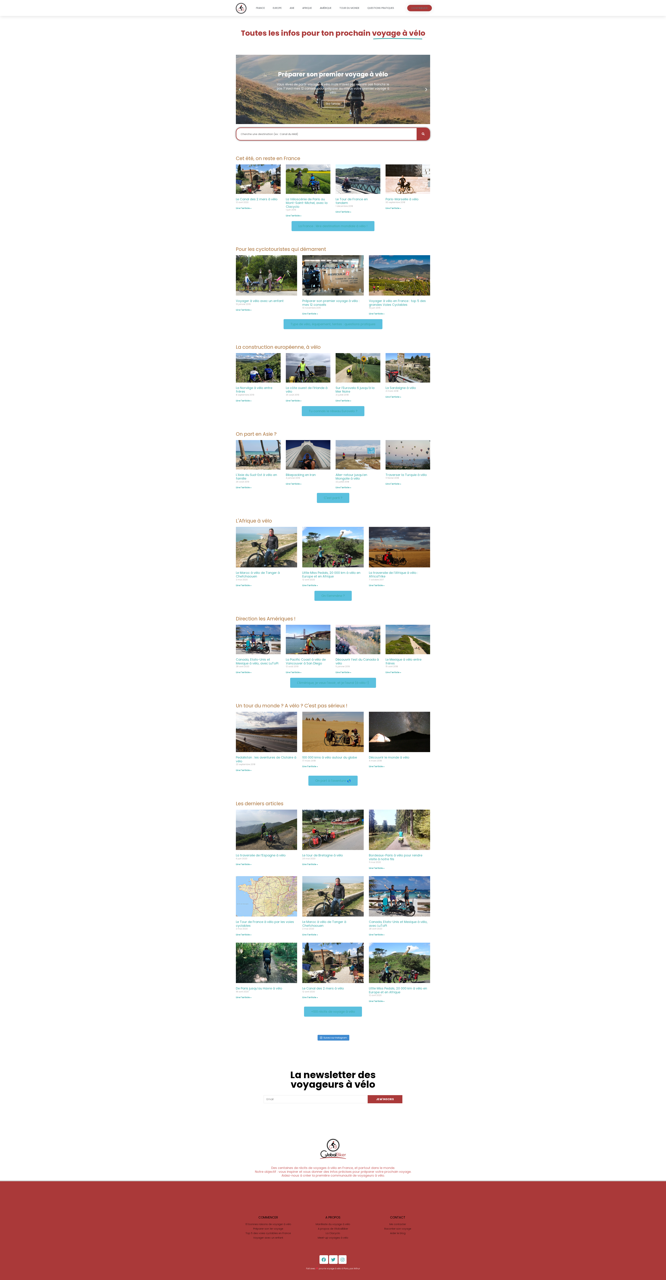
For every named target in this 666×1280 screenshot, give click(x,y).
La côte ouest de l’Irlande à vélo (306, 390)
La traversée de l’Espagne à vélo (261, 855)
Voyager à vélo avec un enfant (260, 301)
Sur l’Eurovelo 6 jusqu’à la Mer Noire (355, 390)
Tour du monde (349, 8)
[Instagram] (343, 1259)
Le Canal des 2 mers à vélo (257, 199)
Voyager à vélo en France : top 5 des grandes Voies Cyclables (397, 303)
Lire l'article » (243, 208)
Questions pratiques (380, 8)
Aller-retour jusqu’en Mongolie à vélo (351, 477)
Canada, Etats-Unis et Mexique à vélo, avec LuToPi (257, 661)
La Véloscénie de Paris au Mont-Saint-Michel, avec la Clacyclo (306, 203)
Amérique (325, 8)
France (260, 8)
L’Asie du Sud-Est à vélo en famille (256, 477)
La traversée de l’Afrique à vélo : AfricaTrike (393, 575)
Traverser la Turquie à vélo (406, 475)
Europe (277, 8)
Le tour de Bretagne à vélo (322, 855)
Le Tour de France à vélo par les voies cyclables (265, 924)
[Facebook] (323, 1259)
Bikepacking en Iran (301, 475)
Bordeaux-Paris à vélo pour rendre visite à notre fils (395, 857)
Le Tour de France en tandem (352, 201)
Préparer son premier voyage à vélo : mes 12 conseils (331, 303)
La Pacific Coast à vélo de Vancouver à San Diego (306, 661)
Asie (292, 8)
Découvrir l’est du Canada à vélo (357, 661)
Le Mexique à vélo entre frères (403, 661)
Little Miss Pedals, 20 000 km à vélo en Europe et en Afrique (331, 575)
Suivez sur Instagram (335, 1037)
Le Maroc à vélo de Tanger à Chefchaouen (258, 575)
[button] (419, 8)
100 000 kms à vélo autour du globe (329, 757)
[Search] (423, 134)
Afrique (307, 8)
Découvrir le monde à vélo (389, 757)
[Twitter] (333, 1259)
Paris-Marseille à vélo (402, 199)
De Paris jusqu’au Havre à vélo (259, 988)
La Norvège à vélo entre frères (254, 390)
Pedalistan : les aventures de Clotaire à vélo (266, 759)
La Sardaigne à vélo (401, 388)
